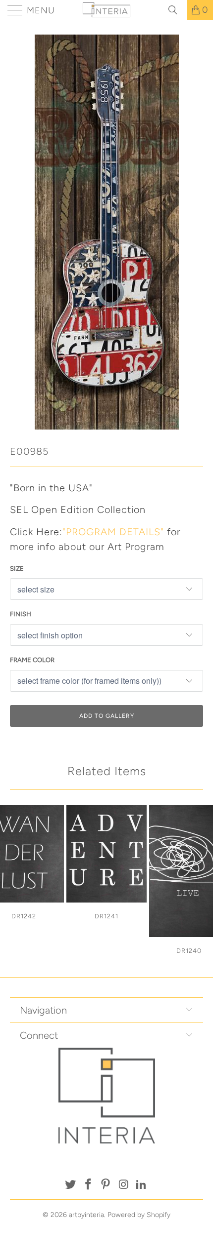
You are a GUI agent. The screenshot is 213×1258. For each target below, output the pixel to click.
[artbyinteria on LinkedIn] (141, 1185)
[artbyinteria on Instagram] (123, 1185)
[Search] (176, 9)
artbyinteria (86, 1215)
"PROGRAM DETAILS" (113, 532)
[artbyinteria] (106, 10)
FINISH (20, 614)
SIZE (17, 568)
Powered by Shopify (138, 1215)
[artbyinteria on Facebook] (88, 1185)
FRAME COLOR (32, 660)
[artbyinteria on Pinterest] (106, 1185)
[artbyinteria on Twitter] (70, 1185)
